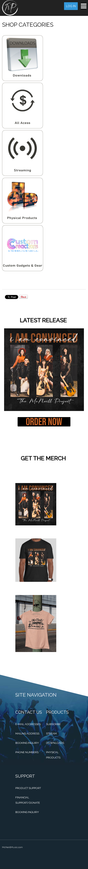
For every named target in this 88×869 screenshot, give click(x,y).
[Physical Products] (22, 222)
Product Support (28, 788)
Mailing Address (27, 733)
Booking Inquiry (27, 742)
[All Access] (22, 127)
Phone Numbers (26, 752)
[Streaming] (22, 174)
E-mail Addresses (28, 724)
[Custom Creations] (22, 270)
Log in (71, 6)
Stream (51, 733)
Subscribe (53, 724)
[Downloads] (22, 80)
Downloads (55, 742)
